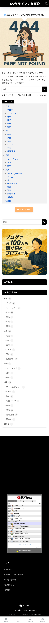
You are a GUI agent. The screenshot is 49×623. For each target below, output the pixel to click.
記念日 (8, 201)
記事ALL (8, 590)
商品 (9, 120)
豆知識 (10, 196)
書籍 (9, 187)
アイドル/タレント (14, 173)
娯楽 (7, 169)
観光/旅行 (11, 193)
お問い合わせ (10, 579)
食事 (9, 165)
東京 (9, 141)
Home (6, 621)
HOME (26, 605)
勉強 (9, 134)
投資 (9, 123)
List (15, 610)
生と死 (10, 144)
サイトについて (11, 569)
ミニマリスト (12, 113)
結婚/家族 (11, 151)
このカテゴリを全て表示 (24, 544)
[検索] (44, 89)
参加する (38, 547)
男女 (9, 148)
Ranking (23, 610)
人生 (7, 130)
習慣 (9, 126)
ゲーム (10, 176)
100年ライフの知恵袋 (25, 3)
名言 (9, 137)
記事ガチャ (9, 584)
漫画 (9, 190)
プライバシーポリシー (14, 574)
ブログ (10, 110)
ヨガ (9, 162)
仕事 (9, 116)
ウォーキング (12, 159)
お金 (7, 106)
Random (33, 610)
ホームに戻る (25, 209)
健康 (7, 155)
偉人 (9, 180)
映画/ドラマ (12, 183)
